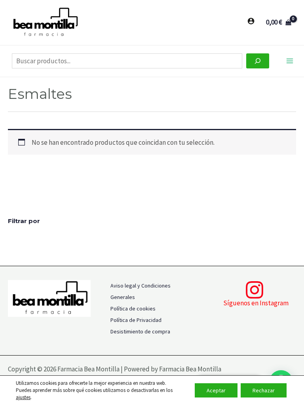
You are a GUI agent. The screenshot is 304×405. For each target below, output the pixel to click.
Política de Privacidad (136, 320)
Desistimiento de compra (140, 331)
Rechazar (264, 390)
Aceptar (216, 390)
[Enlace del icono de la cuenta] (251, 21)
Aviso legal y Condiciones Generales (140, 291)
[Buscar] (257, 60)
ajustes (23, 397)
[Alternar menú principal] (289, 61)
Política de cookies (133, 308)
